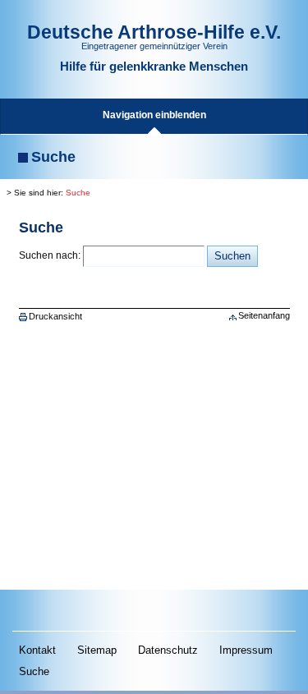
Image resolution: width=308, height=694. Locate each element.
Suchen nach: (49, 255)
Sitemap (97, 650)
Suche (78, 192)
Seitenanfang (264, 315)
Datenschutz (168, 650)
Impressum (246, 650)
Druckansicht (55, 316)
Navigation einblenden (154, 115)
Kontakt (37, 650)
